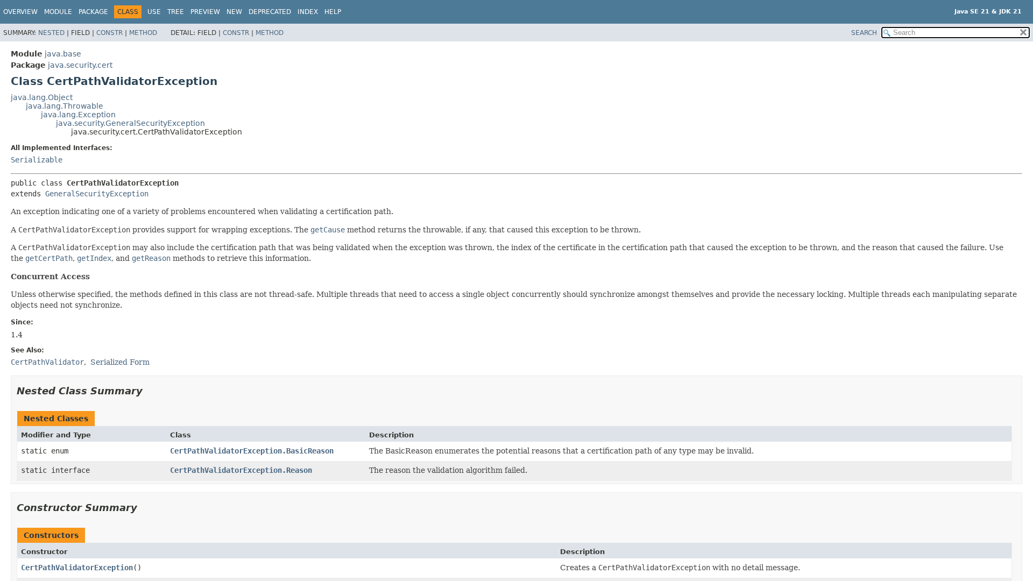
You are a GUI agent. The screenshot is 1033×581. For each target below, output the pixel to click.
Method (143, 33)
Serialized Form (120, 362)
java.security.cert (80, 65)
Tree (175, 12)
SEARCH (864, 33)
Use (154, 12)
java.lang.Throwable (64, 106)
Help (332, 12)
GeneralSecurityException (96, 193)
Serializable (36, 159)
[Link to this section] (150, 390)
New (234, 12)
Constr (109, 33)
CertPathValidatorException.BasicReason (252, 451)
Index (308, 12)
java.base (63, 53)
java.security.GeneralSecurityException (130, 123)
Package (93, 12)
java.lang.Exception (78, 114)
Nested (51, 33)
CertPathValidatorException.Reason (241, 470)
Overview (20, 12)
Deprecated (270, 12)
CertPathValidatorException (77, 567)
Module (58, 12)
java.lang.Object (42, 97)
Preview (205, 12)
